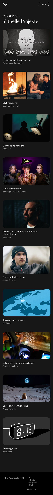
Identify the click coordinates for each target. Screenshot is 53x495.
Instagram (32, 482)
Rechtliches (31, 489)
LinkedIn (31, 480)
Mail (29, 477)
